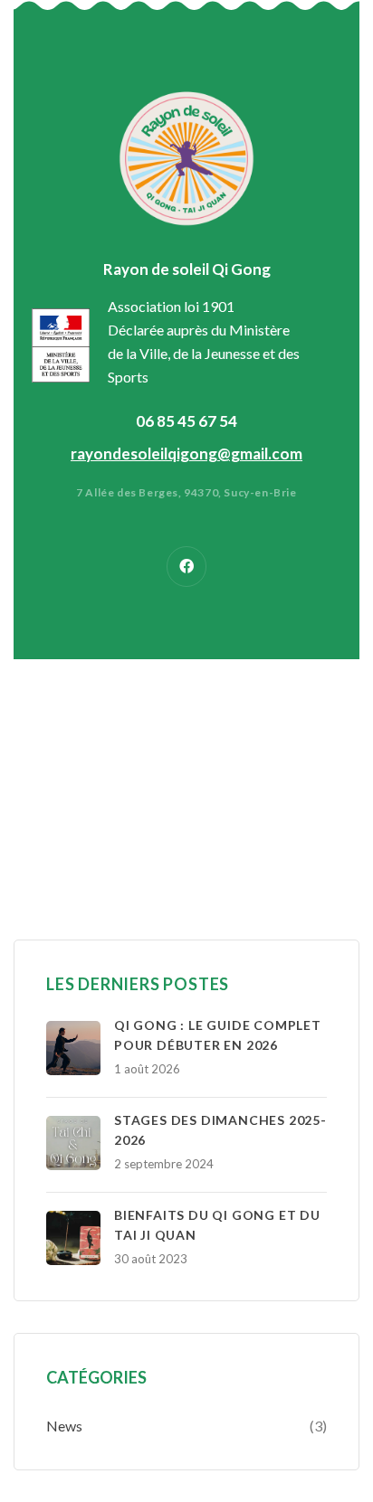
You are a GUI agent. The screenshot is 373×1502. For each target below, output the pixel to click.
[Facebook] (187, 566)
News (64, 1425)
